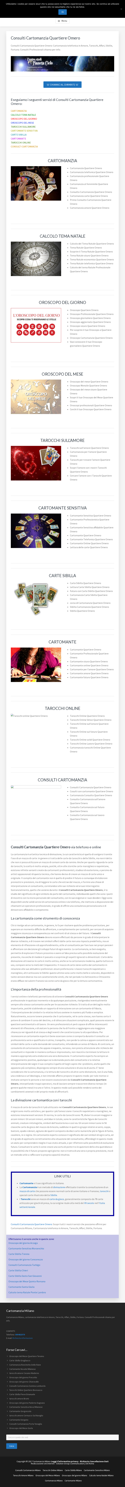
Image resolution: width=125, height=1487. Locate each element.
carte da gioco (56, 1199)
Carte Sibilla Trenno (19, 1253)
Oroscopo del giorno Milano (74, 1475)
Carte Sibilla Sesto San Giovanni (25, 1275)
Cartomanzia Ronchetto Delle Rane (25, 1364)
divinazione (59, 1187)
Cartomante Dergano (18, 1419)
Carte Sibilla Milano (73, 1470)
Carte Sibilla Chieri (18, 1270)
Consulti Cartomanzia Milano (28, 1470)
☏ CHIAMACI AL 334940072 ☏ (62, 84)
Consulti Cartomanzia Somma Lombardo (27, 1386)
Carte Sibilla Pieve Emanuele (22, 1394)
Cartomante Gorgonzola (20, 1411)
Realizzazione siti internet (43, 1463)
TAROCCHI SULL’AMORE (23, 126)
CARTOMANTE (18, 138)
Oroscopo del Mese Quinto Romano (27, 1281)
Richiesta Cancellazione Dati (94, 1461)
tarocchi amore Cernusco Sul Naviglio (26, 1415)
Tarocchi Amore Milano (23, 1475)
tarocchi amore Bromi (19, 1398)
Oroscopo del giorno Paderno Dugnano (27, 1402)
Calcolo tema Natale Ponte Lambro (27, 1292)
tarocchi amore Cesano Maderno (24, 1373)
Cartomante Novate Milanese (22, 1369)
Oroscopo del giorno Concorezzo (26, 1259)
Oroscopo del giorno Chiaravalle (24, 1381)
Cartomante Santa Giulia (21, 1286)
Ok (62, 12)
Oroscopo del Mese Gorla (21, 1428)
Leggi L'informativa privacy (64, 1461)
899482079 (20, 1334)
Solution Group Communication (70, 1463)
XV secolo (89, 1203)
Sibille (53, 1195)
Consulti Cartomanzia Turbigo (24, 1264)
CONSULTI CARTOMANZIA (24, 146)
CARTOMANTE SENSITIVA (24, 130)
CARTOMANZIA (19, 110)
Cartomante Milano (73, 1480)
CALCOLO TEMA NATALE (23, 114)
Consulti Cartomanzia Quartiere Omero (31, 1224)
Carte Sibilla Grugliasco (19, 1360)
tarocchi (104, 1191)
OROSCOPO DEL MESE (22, 122)
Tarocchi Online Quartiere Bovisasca (25, 1390)
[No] (121, 9)
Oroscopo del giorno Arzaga (23, 1242)
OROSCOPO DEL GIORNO (24, 118)
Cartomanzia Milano (54, 1480)
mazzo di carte (27, 1191)
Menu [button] (64, 20)
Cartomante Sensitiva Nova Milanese (26, 1407)
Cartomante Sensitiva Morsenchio (26, 1248)
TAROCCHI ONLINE (21, 142)
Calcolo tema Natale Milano (101, 1475)
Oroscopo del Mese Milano (48, 1475)
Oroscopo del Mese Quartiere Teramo (26, 1356)
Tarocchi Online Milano (53, 1470)
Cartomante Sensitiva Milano (97, 1470)
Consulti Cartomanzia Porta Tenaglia (25, 1424)
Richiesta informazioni (22, 1338)
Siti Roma (90, 1463)
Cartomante (26, 1183)
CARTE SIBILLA (19, 134)
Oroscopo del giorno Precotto (23, 1377)
